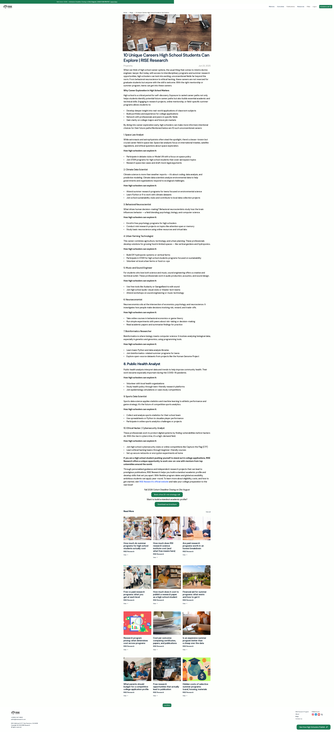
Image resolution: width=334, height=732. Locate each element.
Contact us (299, 719)
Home (125, 12)
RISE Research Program (302, 712)
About (297, 714)
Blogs (131, 12)
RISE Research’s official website (154, 481)
